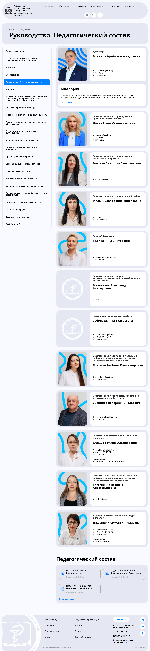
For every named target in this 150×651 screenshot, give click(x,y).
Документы (11, 67)
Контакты (129, 6)
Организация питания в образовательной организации (26, 194)
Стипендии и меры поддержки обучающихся (21, 132)
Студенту (81, 6)
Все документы (67, 599)
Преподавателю (98, 6)
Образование (12, 75)
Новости (115, 6)
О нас (47, 637)
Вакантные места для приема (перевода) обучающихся (26, 123)
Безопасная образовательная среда (24, 164)
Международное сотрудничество (22, 140)
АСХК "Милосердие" (16, 209)
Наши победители (83, 637)
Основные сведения (16, 51)
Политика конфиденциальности (57, 648)
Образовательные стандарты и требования (21, 148)
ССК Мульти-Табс (14, 224)
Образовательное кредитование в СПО (25, 202)
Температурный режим (17, 217)
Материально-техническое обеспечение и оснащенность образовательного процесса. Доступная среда (26, 98)
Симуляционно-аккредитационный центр (26, 186)
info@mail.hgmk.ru (122, 636)
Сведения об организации (87, 619)
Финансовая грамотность (18, 171)
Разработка (140, 648)
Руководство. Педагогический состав (24, 82)
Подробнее (66, 102)
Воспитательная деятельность (21, 178)
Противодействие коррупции (20, 156)
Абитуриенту (65, 6)
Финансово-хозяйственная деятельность (26, 115)
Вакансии (10, 89)
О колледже (48, 6)
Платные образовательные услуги (23, 107)
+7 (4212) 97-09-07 (122, 632)
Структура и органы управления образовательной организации (21, 59)
